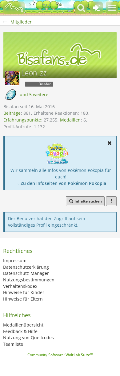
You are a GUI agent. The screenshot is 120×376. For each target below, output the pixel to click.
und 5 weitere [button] (34, 94)
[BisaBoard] (14, 8)
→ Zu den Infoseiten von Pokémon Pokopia (60, 183)
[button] (112, 8)
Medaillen (70, 120)
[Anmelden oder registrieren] (96, 8)
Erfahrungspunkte (22, 120)
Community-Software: (60, 354)
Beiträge (12, 113)
